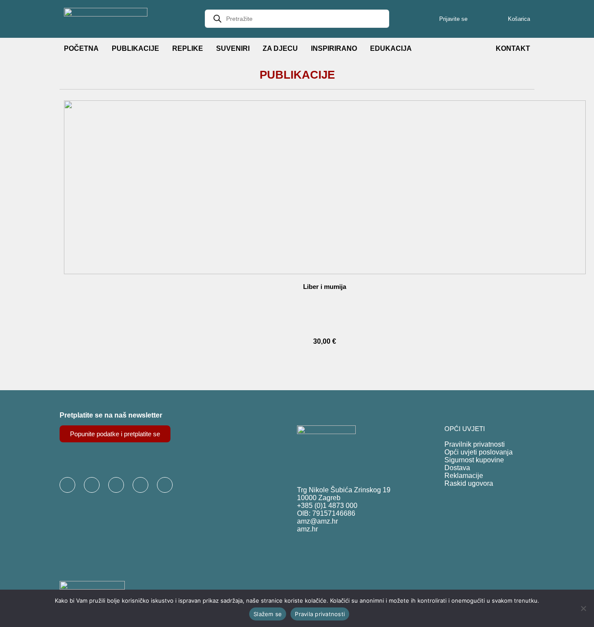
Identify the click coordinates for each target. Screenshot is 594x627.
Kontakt (513, 48)
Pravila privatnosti (320, 613)
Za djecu (280, 48)
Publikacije (135, 48)
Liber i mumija (324, 286)
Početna (81, 48)
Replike (187, 48)
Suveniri (233, 48)
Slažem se (268, 613)
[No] (583, 608)
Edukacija (391, 48)
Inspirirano (334, 48)
